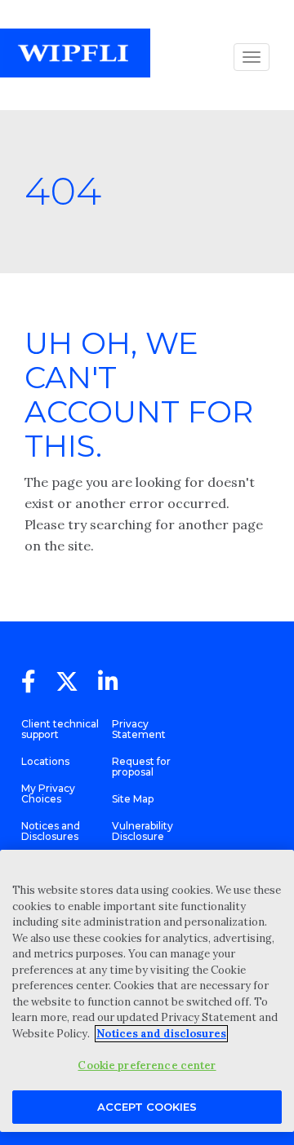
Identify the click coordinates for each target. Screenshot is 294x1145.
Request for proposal (141, 766)
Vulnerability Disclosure (142, 831)
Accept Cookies (147, 1106)
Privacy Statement (139, 729)
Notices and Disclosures (50, 831)
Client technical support (60, 729)
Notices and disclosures (161, 1034)
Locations (45, 761)
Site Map (133, 799)
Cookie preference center (147, 1065)
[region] (147, 991)
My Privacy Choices (48, 793)
